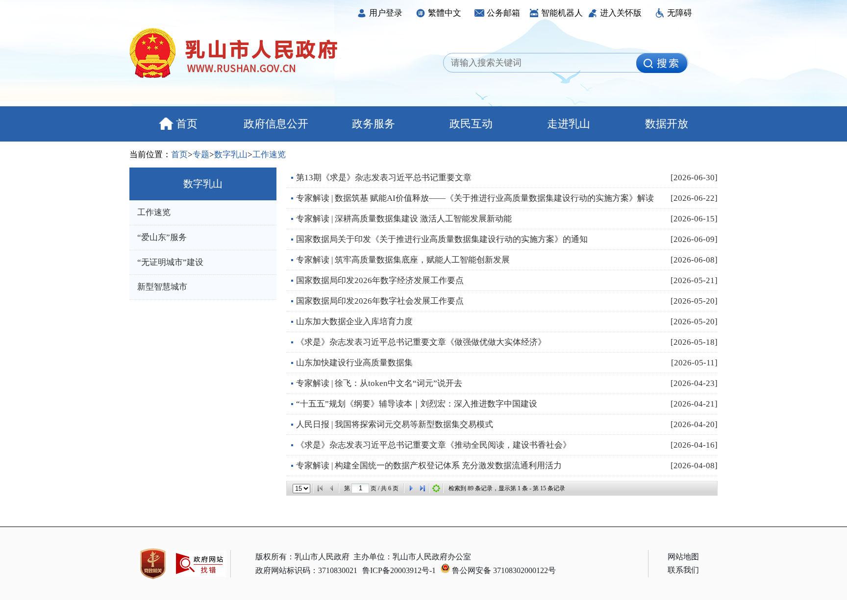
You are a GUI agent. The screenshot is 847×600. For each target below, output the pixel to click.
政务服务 (373, 124)
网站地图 (683, 556)
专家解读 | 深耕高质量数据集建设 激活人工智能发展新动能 (404, 218)
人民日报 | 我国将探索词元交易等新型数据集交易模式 (394, 424)
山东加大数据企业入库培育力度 (354, 321)
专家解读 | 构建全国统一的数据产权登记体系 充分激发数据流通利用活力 (429, 465)
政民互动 (471, 124)
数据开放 (666, 124)
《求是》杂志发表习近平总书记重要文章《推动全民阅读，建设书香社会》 (433, 445)
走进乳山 (568, 124)
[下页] (411, 488)
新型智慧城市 (162, 286)
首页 (187, 124)
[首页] (320, 488)
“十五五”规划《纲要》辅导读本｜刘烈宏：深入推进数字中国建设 (416, 403)
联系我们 (683, 570)
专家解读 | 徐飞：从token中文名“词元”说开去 (379, 383)
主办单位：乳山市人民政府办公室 (412, 556)
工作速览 (269, 154)
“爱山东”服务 (162, 237)
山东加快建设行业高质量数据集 (354, 362)
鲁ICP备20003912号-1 (399, 570)
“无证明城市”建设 (170, 262)
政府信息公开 (276, 124)
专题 (201, 154)
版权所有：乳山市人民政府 (302, 556)
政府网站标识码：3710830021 (306, 570)
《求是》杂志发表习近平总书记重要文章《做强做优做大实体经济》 (421, 342)
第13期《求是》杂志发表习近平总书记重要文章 (384, 177)
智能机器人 (562, 13)
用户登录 (385, 13)
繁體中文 (444, 13)
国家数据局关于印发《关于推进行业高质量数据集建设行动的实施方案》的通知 (442, 239)
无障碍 (679, 13)
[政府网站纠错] (199, 581)
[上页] (332, 488)
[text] (542, 63)
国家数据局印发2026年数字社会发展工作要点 (380, 301)
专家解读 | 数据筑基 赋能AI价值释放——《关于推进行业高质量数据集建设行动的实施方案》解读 (475, 198)
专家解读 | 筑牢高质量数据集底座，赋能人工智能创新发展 (403, 259)
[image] (661, 63)
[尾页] (422, 488)
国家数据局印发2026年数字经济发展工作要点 (380, 280)
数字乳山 (231, 154)
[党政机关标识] (153, 563)
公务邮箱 (503, 13)
